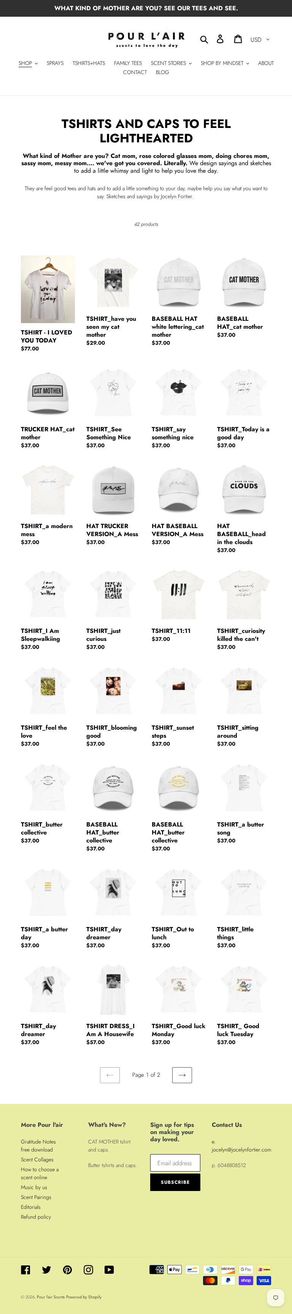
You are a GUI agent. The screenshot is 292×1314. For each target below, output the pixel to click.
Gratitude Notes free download (38, 1145)
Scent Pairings (36, 1197)
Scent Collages (37, 1159)
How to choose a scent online (40, 1173)
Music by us (34, 1187)
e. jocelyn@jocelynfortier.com (241, 1145)
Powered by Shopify (84, 1297)
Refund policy (36, 1217)
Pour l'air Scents (51, 1297)
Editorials (31, 1207)
